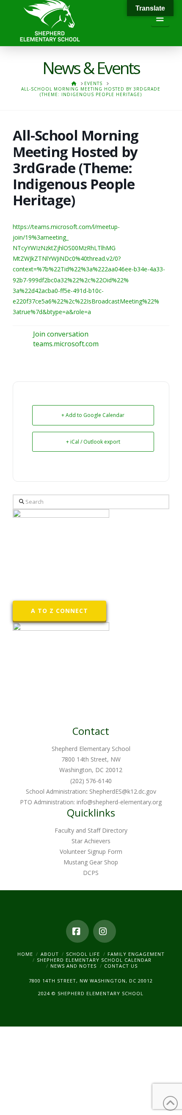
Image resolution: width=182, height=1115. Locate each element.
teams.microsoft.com (66, 343)
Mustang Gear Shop (90, 862)
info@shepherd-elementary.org (119, 802)
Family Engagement (136, 954)
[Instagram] (104, 931)
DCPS (91, 873)
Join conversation (60, 334)
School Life (83, 954)
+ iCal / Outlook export (93, 441)
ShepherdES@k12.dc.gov (122, 791)
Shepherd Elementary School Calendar (94, 960)
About (50, 954)
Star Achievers (91, 841)
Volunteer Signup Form (91, 851)
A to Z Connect (59, 611)
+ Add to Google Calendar (92, 415)
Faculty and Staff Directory (91, 830)
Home (25, 954)
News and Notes (73, 966)
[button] (160, 18)
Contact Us (121, 966)
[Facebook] (77, 931)
